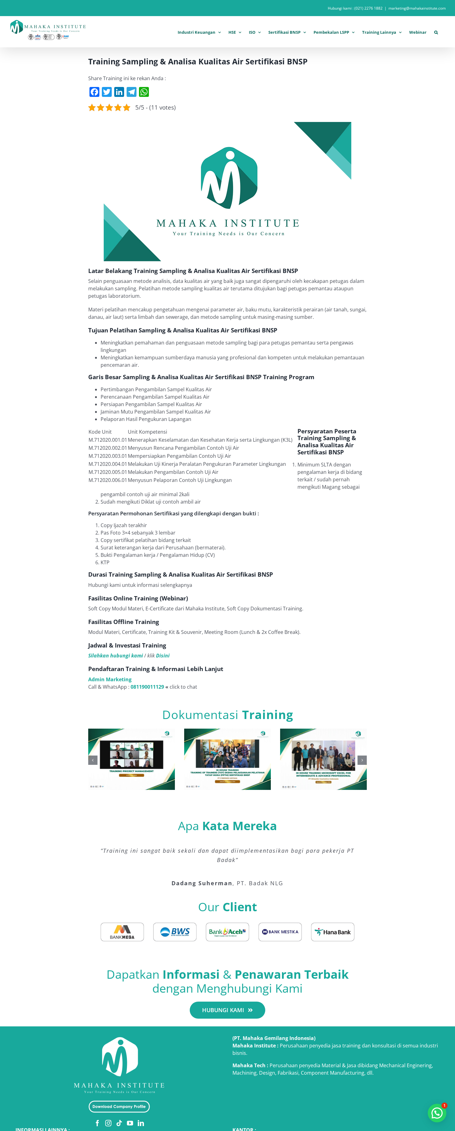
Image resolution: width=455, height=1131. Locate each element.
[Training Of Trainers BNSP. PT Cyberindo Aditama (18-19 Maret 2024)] (227, 732)
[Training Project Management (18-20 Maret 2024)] (131, 732)
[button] (436, 31)
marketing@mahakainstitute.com (417, 8)
